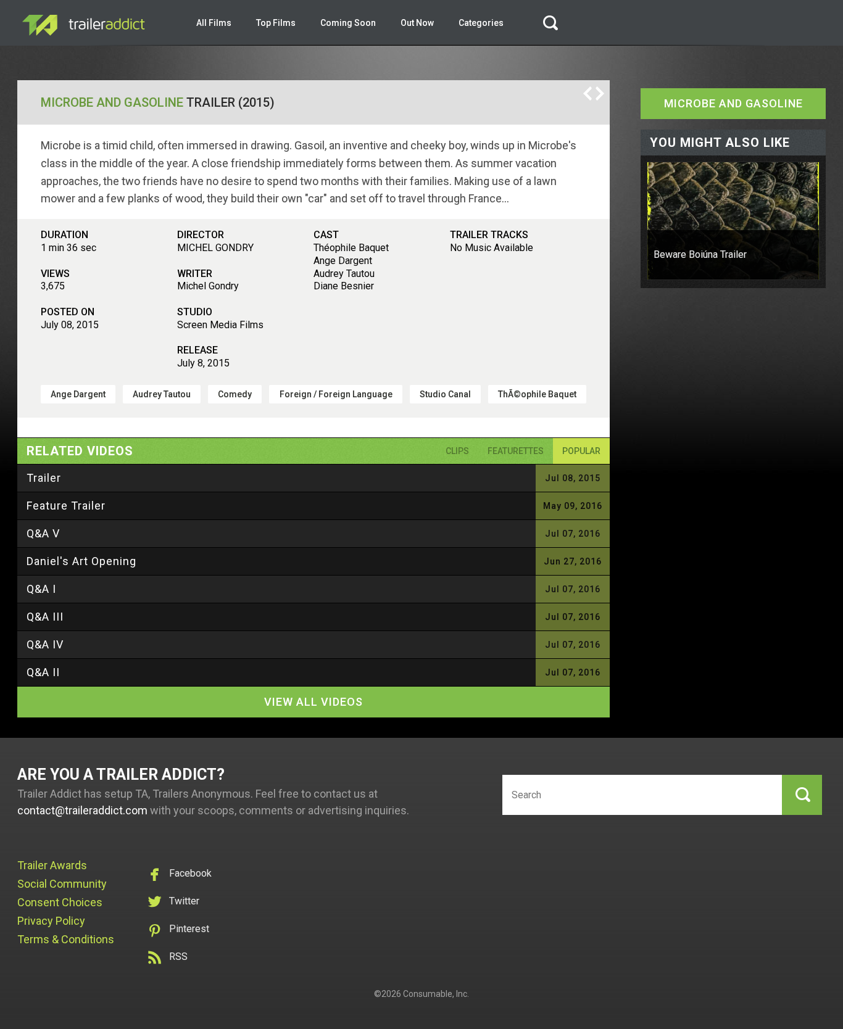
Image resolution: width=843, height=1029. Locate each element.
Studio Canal (445, 394)
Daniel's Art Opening (81, 561)
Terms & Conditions (65, 939)
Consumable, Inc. (436, 994)
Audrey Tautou (162, 394)
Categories (481, 23)
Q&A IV (45, 644)
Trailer (44, 477)
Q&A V (43, 533)
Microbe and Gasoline (112, 102)
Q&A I (41, 588)
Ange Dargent (78, 394)
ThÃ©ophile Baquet (537, 394)
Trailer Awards (52, 865)
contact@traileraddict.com (82, 810)
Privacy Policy (51, 920)
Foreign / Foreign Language (336, 394)
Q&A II (43, 672)
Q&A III (45, 616)
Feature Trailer (66, 505)
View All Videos (313, 701)
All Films (213, 23)
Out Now (417, 23)
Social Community (62, 883)
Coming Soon (348, 23)
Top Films (276, 23)
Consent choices (59, 902)
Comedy (235, 394)
